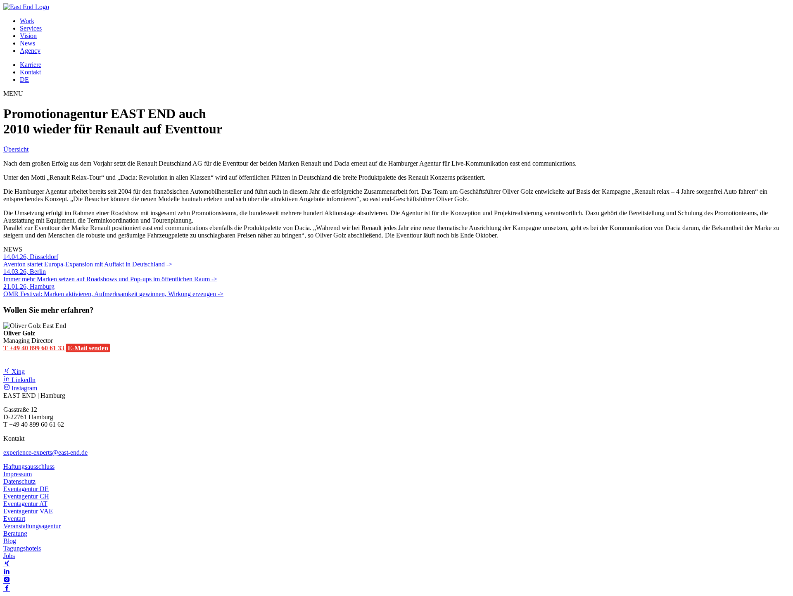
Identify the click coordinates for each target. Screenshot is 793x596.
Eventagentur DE (26, 488)
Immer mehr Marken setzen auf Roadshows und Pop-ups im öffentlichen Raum (107, 275)
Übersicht (15, 149)
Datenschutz (19, 481)
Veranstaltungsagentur (32, 526)
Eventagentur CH (26, 496)
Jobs (9, 555)
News (27, 43)
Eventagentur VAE (28, 511)
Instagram (23, 388)
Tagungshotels (22, 548)
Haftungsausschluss (29, 466)
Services (31, 28)
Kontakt (30, 72)
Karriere (30, 64)
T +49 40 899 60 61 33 (34, 347)
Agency (30, 50)
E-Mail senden (88, 347)
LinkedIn (23, 379)
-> (169, 264)
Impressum (17, 473)
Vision (28, 35)
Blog (9, 540)
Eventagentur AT (25, 503)
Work (27, 20)
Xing (17, 371)
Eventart (14, 518)
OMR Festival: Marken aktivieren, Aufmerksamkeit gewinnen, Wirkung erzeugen (110, 290)
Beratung (15, 533)
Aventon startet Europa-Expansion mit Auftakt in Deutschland (84, 260)
